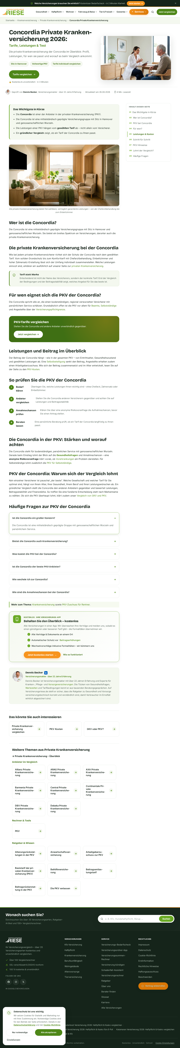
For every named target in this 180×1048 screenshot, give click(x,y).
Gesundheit (41, 12)
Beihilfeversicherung (63, 871)
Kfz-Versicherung (73, 944)
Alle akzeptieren (48, 1032)
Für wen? (137, 128)
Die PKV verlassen (63, 888)
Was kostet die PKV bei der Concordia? (34, 554)
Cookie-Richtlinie (147, 955)
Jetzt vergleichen (167, 12)
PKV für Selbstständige (59, 462)
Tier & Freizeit (105, 12)
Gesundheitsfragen (67, 455)
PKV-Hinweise (140, 145)
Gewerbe (121, 12)
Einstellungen (13, 1040)
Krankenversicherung (27, 20)
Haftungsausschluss (148, 971)
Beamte (95, 305)
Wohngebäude (72, 966)
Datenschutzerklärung (24, 1025)
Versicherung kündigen (113, 965)
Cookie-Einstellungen (165, 1043)
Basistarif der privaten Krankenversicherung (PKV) (28, 871)
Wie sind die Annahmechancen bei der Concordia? (40, 592)
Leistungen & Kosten (143, 134)
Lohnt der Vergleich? (143, 150)
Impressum (143, 944)
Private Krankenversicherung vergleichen (26, 729)
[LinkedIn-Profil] (46, 672)
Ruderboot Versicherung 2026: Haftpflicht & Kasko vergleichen (93, 1025)
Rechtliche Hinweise (148, 966)
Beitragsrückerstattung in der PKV (28, 888)
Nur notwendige (20, 1032)
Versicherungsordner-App (114, 950)
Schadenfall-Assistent (112, 970)
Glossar (105, 997)
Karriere (105, 1002)
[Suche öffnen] (153, 12)
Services (139, 12)
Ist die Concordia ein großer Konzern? (33, 518)
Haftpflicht (56, 12)
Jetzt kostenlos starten (42, 654)
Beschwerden (145, 977)
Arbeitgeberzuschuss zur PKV (99, 853)
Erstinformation (146, 961)
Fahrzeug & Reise (86, 12)
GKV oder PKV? (101, 729)
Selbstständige (108, 305)
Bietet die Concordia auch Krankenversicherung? (40, 541)
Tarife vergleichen (22, 74)
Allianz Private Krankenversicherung (28, 772)
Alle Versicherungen (111, 1008)
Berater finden (108, 991)
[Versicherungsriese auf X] (23, 982)
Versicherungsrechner (112, 975)
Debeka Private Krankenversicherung (63, 808)
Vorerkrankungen (65, 459)
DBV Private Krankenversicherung (28, 808)
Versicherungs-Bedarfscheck (116, 944)
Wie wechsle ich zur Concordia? (30, 579)
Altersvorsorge (72, 971)
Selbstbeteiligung (56, 361)
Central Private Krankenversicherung (63, 790)
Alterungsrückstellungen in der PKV (28, 853)
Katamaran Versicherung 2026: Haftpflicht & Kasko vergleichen (145, 1029)
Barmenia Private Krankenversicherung (28, 790)
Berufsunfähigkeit (73, 961)
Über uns (106, 986)
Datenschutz (144, 950)
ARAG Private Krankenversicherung (63, 772)
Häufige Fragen (140, 156)
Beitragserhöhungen (70, 640)
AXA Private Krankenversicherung (99, 772)
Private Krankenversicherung (53, 20)
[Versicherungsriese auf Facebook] (9, 982)
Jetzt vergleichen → (28, 334)
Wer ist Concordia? (142, 117)
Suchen (166, 918)
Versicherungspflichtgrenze (50, 309)
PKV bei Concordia (142, 123)
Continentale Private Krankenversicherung (99, 790)
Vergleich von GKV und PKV (91, 495)
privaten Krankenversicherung (87, 266)
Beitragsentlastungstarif (99, 871)
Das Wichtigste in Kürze (144, 112)
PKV (28, 831)
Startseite (10, 20)
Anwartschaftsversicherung (63, 853)
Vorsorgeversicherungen (60, 684)
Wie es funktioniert (73, 654)
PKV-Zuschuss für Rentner (76, 604)
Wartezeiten (31, 688)
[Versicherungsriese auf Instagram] (16, 982)
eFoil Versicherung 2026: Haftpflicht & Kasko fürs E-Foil (88, 1029)
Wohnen (70, 12)
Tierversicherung (73, 977)
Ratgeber (106, 981)
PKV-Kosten (33, 369)
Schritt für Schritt (141, 139)
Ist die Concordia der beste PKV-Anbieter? (36, 566)
